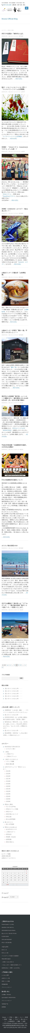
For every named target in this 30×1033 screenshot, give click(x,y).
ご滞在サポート (10, 832)
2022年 (8, 791)
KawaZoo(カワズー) (9, 196)
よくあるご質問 (5, 975)
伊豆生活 (8, 834)
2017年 (8, 778)
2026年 (8, 801)
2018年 (8, 781)
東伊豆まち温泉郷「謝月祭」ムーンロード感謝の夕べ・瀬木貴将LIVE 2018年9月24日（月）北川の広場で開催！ (15, 398)
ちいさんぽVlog (11, 806)
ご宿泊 (7, 751)
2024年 (8, 796)
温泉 (16, 1017)
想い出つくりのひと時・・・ (13, 688)
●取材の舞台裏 (6, 856)
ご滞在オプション (11, 756)
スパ (21, 1017)
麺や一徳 (13, 367)
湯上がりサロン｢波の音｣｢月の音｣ (9, 933)
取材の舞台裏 (10, 764)
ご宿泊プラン (10, 754)
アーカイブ (5, 897)
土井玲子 (23, 91)
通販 (18, 1021)
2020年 (8, 786)
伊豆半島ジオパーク (12, 814)
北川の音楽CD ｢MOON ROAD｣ (9, 997)
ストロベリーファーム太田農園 (12, 136)
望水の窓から (10, 842)
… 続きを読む (18, 78)
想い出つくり (9, 822)
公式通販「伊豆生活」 (7, 994)
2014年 (8, 771)
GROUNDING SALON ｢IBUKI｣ (8, 930)
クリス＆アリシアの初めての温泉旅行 (10, 955)
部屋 (5, 1019)
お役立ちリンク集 (6, 978)
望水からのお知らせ (11, 827)
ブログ (16, 1019)
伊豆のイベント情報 (12, 809)
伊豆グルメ (9, 811)
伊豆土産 (8, 816)
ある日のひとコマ (11, 829)
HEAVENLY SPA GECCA (12, 746)
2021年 (8, 789)
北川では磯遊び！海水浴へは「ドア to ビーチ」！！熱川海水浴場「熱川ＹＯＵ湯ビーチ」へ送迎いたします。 (15, 605)
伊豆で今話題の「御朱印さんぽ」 (13, 33)
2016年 (8, 776)
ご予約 (10, 1017)
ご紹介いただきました (11, 759)
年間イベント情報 (6, 981)
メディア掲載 (10, 761)
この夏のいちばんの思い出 (8, 961)
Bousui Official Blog (10, 19)
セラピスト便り (10, 749)
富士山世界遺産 (10, 819)
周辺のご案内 (9, 804)
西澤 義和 (21, 36)
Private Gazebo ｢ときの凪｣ (8, 924)
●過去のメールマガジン (9, 858)
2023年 (8, 794)
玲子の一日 (4, 949)
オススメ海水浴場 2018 (9, 545)
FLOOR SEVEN (5, 936)
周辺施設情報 (5, 984)
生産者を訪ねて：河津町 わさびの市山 (11, 968)
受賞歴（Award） (11, 837)
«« (7, 665)
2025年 (8, 799)
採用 (24, 1021)
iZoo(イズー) (6, 194)
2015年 (8, 773)
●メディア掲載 (6, 854)
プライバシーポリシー (7, 987)
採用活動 (8, 839)
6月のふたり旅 (5, 952)
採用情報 (4, 1007)
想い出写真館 (10, 824)
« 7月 (7, 884)
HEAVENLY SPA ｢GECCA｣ (8, 927)
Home (4, 1017)
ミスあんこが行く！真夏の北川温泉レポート (12, 964)
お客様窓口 (11, 1021)
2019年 (8, 783)
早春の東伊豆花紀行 (6, 958)
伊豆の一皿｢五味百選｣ (7, 942)
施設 (10, 1019)
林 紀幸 (21, 402)
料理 (26, 1017)
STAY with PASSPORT (7, 939)
